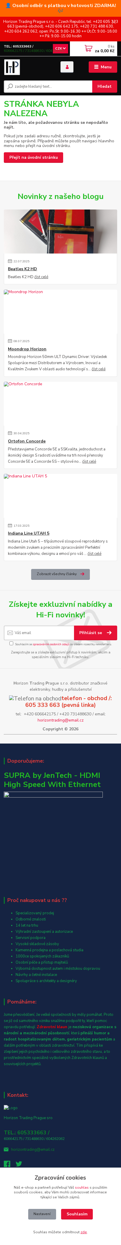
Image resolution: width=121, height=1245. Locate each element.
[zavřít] (113, 22)
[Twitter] (21, 1165)
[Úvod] (27, 67)
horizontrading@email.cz (61, 720)
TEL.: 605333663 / (18, 46)
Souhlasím (77, 1214)
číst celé (41, 277)
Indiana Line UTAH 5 (28, 533)
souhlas (82, 1187)
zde (83, 1232)
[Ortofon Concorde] (60, 404)
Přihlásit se (91, 633)
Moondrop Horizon (27, 349)
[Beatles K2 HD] (60, 232)
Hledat (105, 86)
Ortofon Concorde (27, 441)
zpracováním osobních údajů (51, 644)
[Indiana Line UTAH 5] (60, 496)
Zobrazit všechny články (57, 574)
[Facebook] (10, 1165)
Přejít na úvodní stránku (33, 157)
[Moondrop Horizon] (60, 312)
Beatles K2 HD (22, 269)
